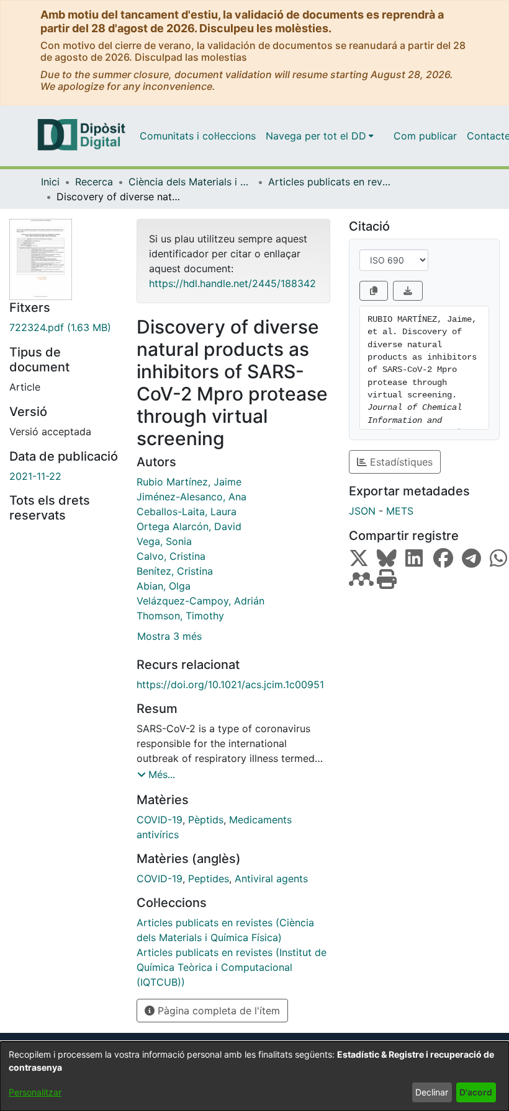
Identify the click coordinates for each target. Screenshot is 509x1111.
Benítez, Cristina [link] (175, 571)
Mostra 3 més (169, 636)
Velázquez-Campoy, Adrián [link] (200, 601)
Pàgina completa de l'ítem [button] (217, 1010)
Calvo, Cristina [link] (171, 556)
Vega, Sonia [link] (164, 541)
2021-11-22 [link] (35, 476)
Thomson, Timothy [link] (180, 615)
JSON (362, 511)
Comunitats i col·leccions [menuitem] (198, 136)
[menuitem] (320, 135)
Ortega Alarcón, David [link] (189, 526)
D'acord (475, 1092)
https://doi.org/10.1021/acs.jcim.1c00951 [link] (230, 684)
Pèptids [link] (205, 819)
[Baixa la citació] (408, 291)
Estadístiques (400, 462)
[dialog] (254, 1076)
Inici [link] (50, 181)
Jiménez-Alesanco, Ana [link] (191, 496)
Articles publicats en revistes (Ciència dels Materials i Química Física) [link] (330, 181)
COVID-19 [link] (159, 819)
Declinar (431, 1092)
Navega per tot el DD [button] (316, 136)
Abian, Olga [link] (164, 586)
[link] (63, 327)
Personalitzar (35, 1092)
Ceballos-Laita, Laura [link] (186, 511)
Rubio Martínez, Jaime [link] (189, 482)
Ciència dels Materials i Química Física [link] (190, 181)
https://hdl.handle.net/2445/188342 (232, 283)
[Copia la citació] (373, 291)
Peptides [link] (208, 878)
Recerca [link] (94, 181)
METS (399, 511)
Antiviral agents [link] (271, 878)
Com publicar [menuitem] (425, 136)
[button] (156, 774)
